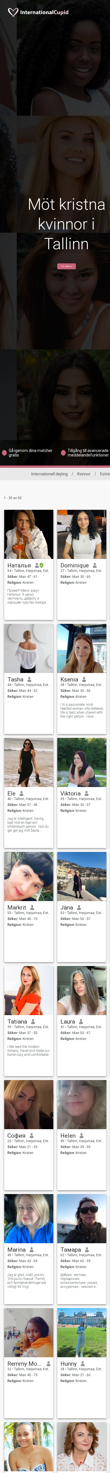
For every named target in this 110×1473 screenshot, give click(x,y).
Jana (66, 907)
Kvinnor (84, 474)
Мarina (16, 1249)
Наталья (19, 565)
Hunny (68, 1363)
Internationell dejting (49, 474)
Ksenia (69, 679)
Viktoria (70, 793)
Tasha (15, 679)
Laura (67, 1021)
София (16, 1135)
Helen (68, 1135)
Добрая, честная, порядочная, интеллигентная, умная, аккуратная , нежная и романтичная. (79, 1281)
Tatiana (17, 1021)
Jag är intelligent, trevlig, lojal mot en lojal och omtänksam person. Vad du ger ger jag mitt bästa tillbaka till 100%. (28, 824)
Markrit (16, 907)
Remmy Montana (25, 1363)
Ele (11, 793)
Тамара (70, 1249)
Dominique (74, 565)
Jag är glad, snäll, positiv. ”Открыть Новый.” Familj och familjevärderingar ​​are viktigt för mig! (26, 1281)
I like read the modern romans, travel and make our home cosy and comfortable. (28, 1051)
